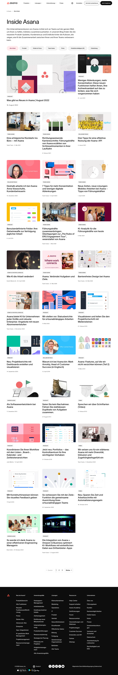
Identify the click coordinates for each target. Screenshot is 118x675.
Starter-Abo (20, 619)
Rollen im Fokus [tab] (37, 48)
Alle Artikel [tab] (12, 48)
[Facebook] (59, 666)
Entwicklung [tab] (94, 48)
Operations (55, 608)
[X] (50, 666)
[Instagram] (56, 666)
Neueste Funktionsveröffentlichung (23, 610)
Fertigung (55, 636)
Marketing (55, 604)
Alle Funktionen (21, 604)
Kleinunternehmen (58, 600)
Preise (61, 3)
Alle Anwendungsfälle (41, 653)
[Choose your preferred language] (72, 3)
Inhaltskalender (39, 606)
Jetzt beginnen (106, 3)
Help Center (73, 600)
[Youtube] (62, 666)
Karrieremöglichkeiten (94, 611)
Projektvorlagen (74, 628)
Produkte (26, 3)
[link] (9, 11)
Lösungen (38, 3)
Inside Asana (91, 615)
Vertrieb (54, 618)
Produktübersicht (22, 600)
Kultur (89, 618)
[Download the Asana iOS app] (21, 670)
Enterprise (19, 626)
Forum (71, 615)
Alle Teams (55, 649)
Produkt (54, 615)
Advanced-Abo (21, 623)
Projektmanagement (23, 639)
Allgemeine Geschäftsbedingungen (82, 666)
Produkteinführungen (41, 631)
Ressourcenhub (74, 618)
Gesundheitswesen (58, 622)
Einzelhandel (56, 625)
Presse (89, 622)
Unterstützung (50, 3)
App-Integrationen (22, 630)
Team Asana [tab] (51, 48)
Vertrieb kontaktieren (92, 3)
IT (52, 611)
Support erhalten (74, 604)
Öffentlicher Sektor (58, 629)
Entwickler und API (75, 635)
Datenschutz (91, 637)
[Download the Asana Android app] (34, 670)
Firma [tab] (62, 48)
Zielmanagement (39, 616)
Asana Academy (74, 608)
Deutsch (38, 666)
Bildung (54, 632)
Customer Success (75, 631)
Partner (71, 638)
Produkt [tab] (24, 48)
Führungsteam (92, 604)
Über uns (90, 600)
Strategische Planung (41, 638)
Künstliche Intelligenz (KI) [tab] (77, 48)
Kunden (89, 608)
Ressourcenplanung (40, 634)
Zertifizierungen (74, 611)
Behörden (55, 645)
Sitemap (72, 642)
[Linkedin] (53, 666)
